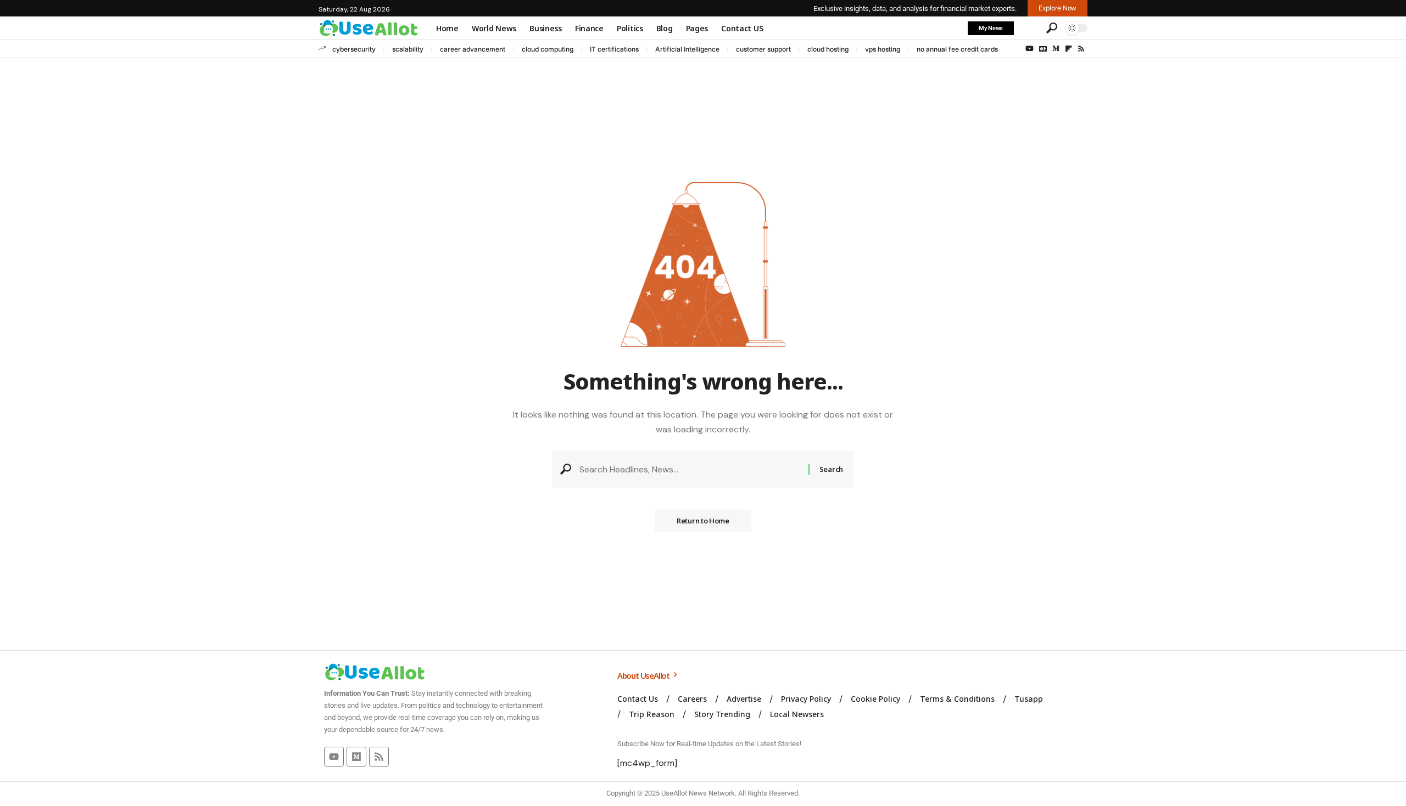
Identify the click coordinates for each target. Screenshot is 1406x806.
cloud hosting (828, 49)
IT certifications (614, 49)
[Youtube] (334, 756)
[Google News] (1043, 49)
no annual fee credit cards (957, 49)
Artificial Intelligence (687, 49)
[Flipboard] (1068, 49)
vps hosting (882, 49)
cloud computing (547, 49)
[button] (1028, 28)
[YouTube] (1029, 49)
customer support (763, 49)
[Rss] (1081, 49)
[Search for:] (689, 469)
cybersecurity (354, 49)
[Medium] (1056, 49)
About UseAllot (644, 675)
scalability (407, 49)
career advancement (472, 49)
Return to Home (703, 521)
